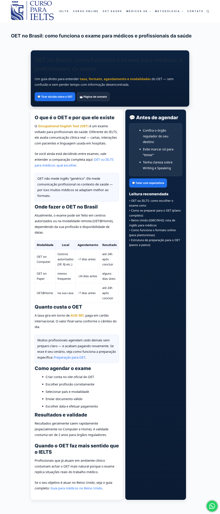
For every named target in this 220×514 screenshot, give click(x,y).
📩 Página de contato (93, 96)
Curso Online (86, 11)
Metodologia (167, 11)
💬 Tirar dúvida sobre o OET (54, 96)
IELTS (64, 11)
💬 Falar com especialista (148, 183)
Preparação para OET (69, 357)
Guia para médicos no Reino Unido (76, 488)
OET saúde (112, 11)
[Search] (208, 11)
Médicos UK (137, 11)
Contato (195, 11)
